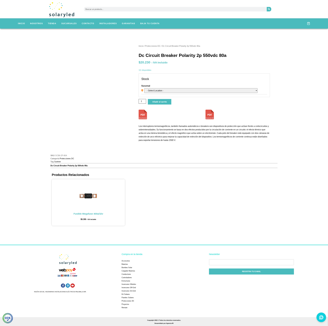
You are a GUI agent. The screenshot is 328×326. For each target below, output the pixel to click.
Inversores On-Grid (129, 291)
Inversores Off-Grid (129, 288)
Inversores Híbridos (129, 284)
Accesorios (126, 261)
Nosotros (36, 23)
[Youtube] (72, 286)
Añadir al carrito (159, 102)
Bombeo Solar (127, 267)
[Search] (269, 9)
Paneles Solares (128, 298)
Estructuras (126, 281)
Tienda (52, 23)
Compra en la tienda (132, 254)
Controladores (127, 277)
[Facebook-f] (63, 286)
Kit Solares (126, 294)
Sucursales (69, 23)
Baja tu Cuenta (150, 23)
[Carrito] (308, 23)
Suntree (57, 161)
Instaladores (108, 23)
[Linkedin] (68, 286)
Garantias (128, 23)
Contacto (88, 23)
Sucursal (145, 86)
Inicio (21, 23)
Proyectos (125, 304)
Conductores (126, 274)
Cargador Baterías (128, 271)
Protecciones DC (153, 46)
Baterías (125, 264)
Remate (124, 308)
